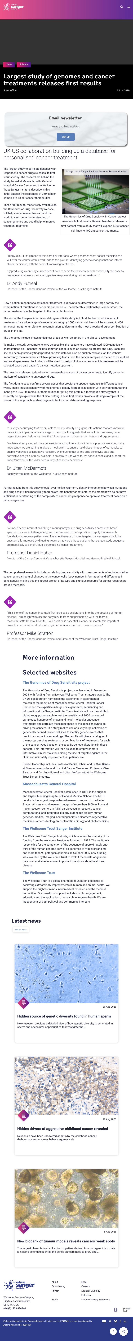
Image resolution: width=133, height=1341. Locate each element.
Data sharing (58, 1286)
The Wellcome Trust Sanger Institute (52, 829)
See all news (20, 929)
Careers (85, 1286)
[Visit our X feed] (110, 1321)
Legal (84, 1282)
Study (55, 1299)
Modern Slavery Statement (95, 1299)
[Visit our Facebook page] (120, 1321)
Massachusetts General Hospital (49, 784)
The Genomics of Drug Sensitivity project (56, 683)
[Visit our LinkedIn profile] (125, 1321)
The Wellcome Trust (39, 873)
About (55, 1282)
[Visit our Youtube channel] (104, 1321)
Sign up (66, 136)
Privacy (55, 1291)
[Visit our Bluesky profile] (115, 1321)
